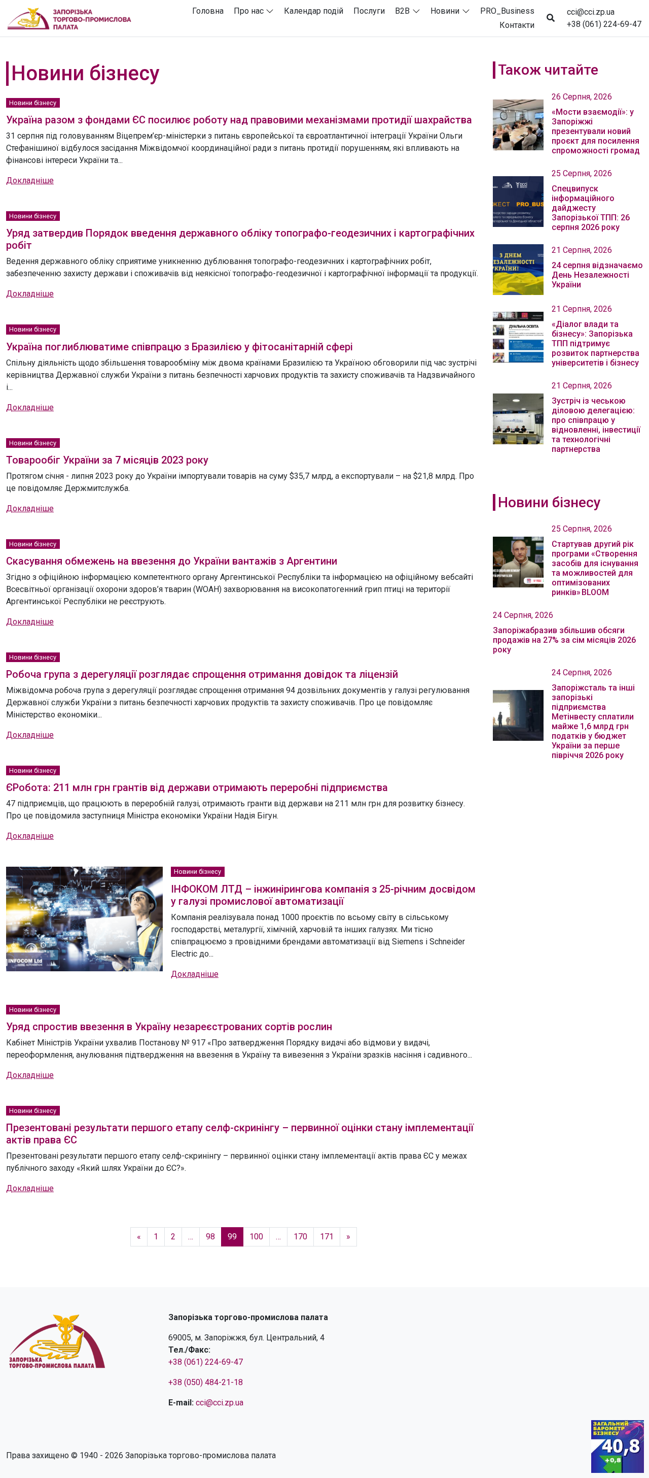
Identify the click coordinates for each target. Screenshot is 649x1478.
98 (210, 1236)
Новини (444, 11)
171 (327, 1236)
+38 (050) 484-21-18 (205, 1382)
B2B (402, 11)
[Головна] (73, 18)
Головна (208, 11)
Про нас (249, 11)
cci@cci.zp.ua (591, 12)
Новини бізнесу (32, 103)
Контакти (516, 25)
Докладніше (30, 180)
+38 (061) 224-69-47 (604, 24)
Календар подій (313, 11)
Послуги (369, 11)
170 (300, 1236)
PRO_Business (507, 11)
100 (256, 1236)
